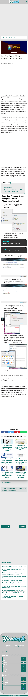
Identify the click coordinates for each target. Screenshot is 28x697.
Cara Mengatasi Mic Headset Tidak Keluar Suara (14, 577)
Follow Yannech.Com (8, 652)
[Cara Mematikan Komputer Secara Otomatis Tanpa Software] (7, 441)
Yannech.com (17, 695)
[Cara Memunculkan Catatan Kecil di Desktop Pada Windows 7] (21, 468)
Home (4, 658)
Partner (5, 671)
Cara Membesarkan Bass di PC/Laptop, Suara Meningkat (13, 186)
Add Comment (10, 63)
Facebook (5, 682)
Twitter (4, 686)
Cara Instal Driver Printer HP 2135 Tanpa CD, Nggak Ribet (21, 447)
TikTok (4, 684)
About (4, 660)
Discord (5, 689)
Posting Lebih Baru (5, 526)
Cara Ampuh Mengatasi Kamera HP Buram (14, 566)
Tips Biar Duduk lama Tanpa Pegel (12, 580)
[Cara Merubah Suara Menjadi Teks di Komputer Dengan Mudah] (7, 468)
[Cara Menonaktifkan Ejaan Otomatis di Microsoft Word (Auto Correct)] (7, 455)
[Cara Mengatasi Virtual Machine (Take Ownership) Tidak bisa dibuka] (21, 455)
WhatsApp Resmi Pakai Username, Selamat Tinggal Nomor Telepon (12, 573)
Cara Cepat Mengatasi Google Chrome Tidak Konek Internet (13, 583)
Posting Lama (22, 526)
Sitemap (5, 669)
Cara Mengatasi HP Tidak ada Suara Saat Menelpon (13, 593)
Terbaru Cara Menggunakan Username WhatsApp (13, 570)
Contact (5, 662)
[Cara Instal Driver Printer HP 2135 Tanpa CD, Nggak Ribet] (21, 441)
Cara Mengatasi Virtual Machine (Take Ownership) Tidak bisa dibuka (13, 190)
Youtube (5, 678)
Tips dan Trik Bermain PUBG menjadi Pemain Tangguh (12, 597)
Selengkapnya (18, 647)
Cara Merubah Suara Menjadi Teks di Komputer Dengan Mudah (7, 475)
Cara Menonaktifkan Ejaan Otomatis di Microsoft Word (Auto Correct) (7, 461)
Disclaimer (5, 666)
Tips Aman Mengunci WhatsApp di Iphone (14, 590)
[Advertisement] (14, 21)
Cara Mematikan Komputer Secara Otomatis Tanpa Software (7, 448)
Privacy (5, 664)
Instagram (5, 680)
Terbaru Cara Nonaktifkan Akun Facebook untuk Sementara (14, 587)
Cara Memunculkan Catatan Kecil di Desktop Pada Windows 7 (20, 475)
